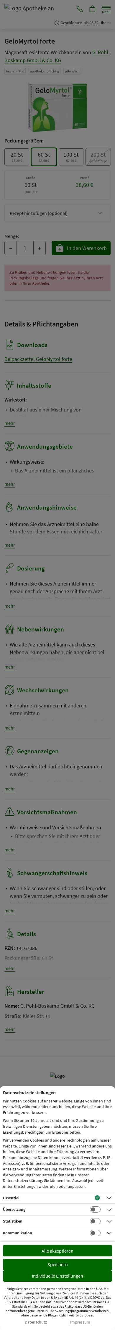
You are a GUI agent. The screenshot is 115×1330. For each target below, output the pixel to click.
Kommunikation (17, 1233)
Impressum (80, 1322)
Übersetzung (14, 1209)
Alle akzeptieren (57, 1251)
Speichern (57, 1264)
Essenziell (12, 1197)
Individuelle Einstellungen (57, 1276)
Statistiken (12, 1221)
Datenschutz (36, 1322)
